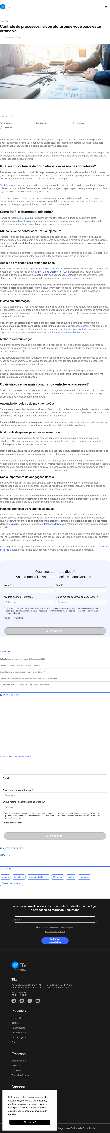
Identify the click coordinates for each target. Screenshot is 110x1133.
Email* (59, 585)
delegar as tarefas (53, 524)
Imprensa (16, 1070)
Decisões (5, 185)
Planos (15, 1042)
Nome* (7, 585)
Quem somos (18, 1060)
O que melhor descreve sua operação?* (77, 596)
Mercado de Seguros (38, 877)
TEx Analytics (18, 1037)
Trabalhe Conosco (21, 1075)
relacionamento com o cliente (63, 332)
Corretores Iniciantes (11, 883)
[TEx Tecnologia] (18, 968)
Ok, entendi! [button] (30, 1122)
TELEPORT (17, 1018)
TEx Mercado (18, 1032)
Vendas (5, 877)
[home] (5, 7)
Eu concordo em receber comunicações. (56, 927)
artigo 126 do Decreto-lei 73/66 (52, 271)
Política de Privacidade (13, 618)
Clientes (15, 1065)
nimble (15, 1023)
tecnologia (24, 221)
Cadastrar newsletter (55, 941)
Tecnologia (19, 877)
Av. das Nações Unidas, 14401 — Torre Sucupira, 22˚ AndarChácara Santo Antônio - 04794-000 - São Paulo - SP (42, 986)
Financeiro (84, 877)
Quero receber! (55, 631)
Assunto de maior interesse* (19, 596)
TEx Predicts (18, 1027)
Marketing (57, 877)
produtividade (79, 329)
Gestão (4, 21)
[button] (105, 7)
